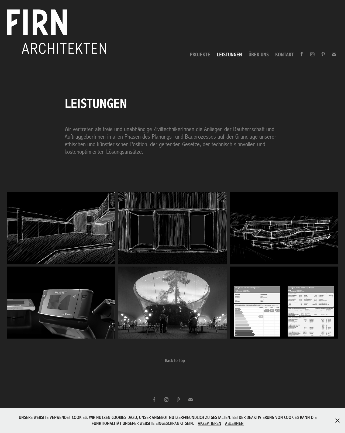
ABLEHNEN (234, 423)
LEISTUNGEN (229, 55)
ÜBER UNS (259, 55)
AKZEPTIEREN (209, 423)
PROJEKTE (200, 55)
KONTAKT (284, 55)
